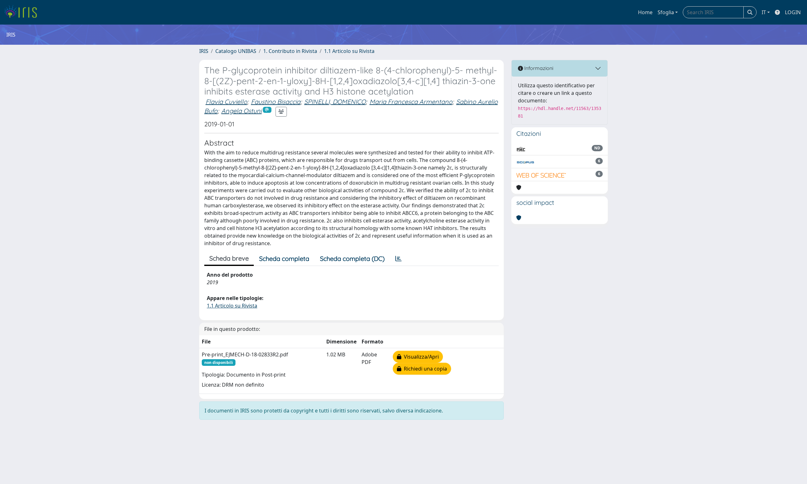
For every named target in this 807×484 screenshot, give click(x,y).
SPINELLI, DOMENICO (335, 102)
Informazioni (538, 68)
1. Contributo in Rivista (290, 51)
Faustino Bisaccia (275, 102)
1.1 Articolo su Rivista (349, 51)
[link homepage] (23, 12)
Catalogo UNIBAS (235, 51)
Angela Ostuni (241, 111)
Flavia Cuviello (226, 102)
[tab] (398, 258)
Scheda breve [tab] (229, 258)
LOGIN (793, 12)
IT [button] (764, 12)
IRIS (203, 51)
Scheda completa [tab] (284, 258)
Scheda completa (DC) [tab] (352, 258)
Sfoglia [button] (666, 12)
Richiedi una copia (424, 368)
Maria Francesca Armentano (410, 102)
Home (645, 12)
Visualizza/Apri (420, 356)
